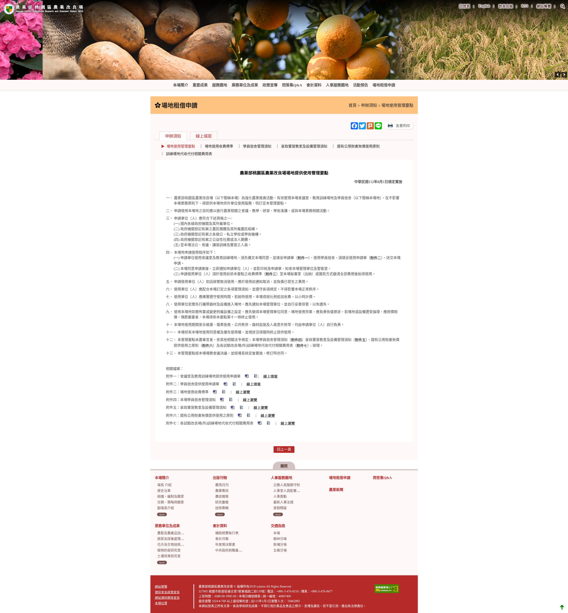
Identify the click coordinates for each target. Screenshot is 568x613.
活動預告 (360, 85)
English (484, 6)
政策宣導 (270, 85)
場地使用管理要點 (181, 146)
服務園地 (219, 85)
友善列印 (403, 126)
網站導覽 (544, 6)
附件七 (302, 346)
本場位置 (161, 603)
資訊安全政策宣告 (167, 592)
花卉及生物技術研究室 (174, 544)
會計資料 (313, 85)
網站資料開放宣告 (167, 597)
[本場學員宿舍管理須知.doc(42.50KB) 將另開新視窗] (222, 400)
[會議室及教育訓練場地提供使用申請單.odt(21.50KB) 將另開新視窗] (256, 376)
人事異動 (280, 496)
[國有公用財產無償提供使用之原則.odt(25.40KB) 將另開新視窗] (249, 416)
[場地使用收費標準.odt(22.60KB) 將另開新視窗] (224, 392)
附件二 (375, 258)
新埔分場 (280, 544)
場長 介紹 (164, 485)
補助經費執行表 (227, 533)
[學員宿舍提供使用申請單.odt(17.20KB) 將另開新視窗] (235, 384)
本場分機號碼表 (249, 596)
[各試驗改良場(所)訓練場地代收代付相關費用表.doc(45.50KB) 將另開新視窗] (260, 423)
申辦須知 (369, 105)
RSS (524, 6)
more (162, 514)
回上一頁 (284, 449)
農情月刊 (222, 485)
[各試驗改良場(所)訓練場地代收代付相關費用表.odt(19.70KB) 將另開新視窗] (269, 423)
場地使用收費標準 (219, 146)
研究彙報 (222, 502)
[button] (562, 9)
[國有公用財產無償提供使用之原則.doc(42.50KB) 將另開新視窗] (240, 416)
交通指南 (278, 526)
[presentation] (557, 75)
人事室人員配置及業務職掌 (293, 490)
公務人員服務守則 (286, 485)
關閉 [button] (284, 466)
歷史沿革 (164, 490)
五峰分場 (280, 550)
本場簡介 (180, 85)
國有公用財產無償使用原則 (358, 146)
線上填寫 (204, 136)
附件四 (296, 340)
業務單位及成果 (245, 85)
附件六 (207, 346)
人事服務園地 (337, 85)
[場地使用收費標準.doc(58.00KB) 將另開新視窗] (215, 392)
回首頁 (464, 6)
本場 (276, 533)
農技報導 (222, 496)
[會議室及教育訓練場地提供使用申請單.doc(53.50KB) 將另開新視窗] (247, 376)
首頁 (353, 105)
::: (454, 4)
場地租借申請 (384, 85)
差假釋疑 (280, 508)
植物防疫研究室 (169, 550)
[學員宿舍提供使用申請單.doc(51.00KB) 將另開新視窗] (226, 384)
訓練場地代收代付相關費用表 (189, 154)
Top (562, 607)
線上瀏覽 (243, 392)
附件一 (303, 258)
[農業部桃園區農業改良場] (43, 9)
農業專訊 (222, 490)
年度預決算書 (225, 544)
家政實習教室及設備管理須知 (304, 146)
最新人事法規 (283, 502)
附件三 (271, 274)
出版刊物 (220, 478)
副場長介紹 (165, 508)
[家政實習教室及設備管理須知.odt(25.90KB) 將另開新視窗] (242, 408)
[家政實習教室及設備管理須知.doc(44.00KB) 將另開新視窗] (233, 408)
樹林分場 (280, 539)
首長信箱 (506, 6)
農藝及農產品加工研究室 (175, 533)
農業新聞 (336, 490)
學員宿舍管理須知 (257, 146)
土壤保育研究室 (169, 556)
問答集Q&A (292, 85)
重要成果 (200, 85)
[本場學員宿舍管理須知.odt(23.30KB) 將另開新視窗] (231, 400)
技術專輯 (222, 508)
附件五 (360, 340)
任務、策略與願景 (170, 502)
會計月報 (222, 539)
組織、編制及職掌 (170, 496)
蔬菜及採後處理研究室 (174, 539)
